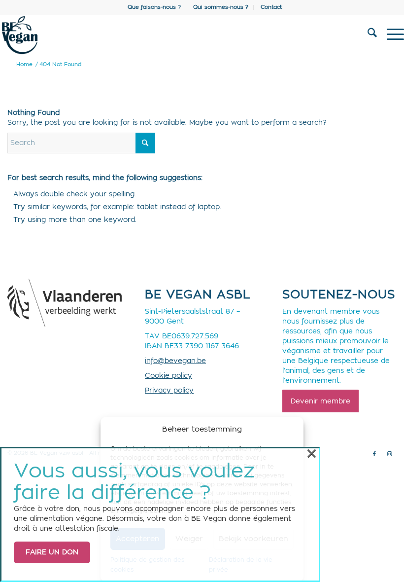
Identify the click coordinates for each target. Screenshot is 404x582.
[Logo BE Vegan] (161, 35)
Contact (271, 7)
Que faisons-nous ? (154, 7)
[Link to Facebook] (374, 454)
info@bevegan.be (175, 361)
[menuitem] (154, 7)
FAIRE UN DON (52, 552)
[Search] (367, 35)
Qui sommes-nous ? (220, 7)
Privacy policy (169, 390)
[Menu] (390, 35)
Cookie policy (168, 375)
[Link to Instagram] (389, 454)
